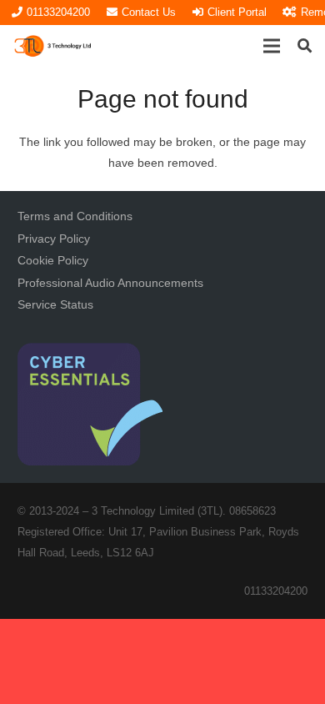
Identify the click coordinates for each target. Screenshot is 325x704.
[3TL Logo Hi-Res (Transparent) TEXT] (53, 45)
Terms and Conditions (75, 216)
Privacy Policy (54, 238)
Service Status (55, 304)
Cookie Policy (53, 260)
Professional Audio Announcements (110, 282)
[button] (271, 46)
